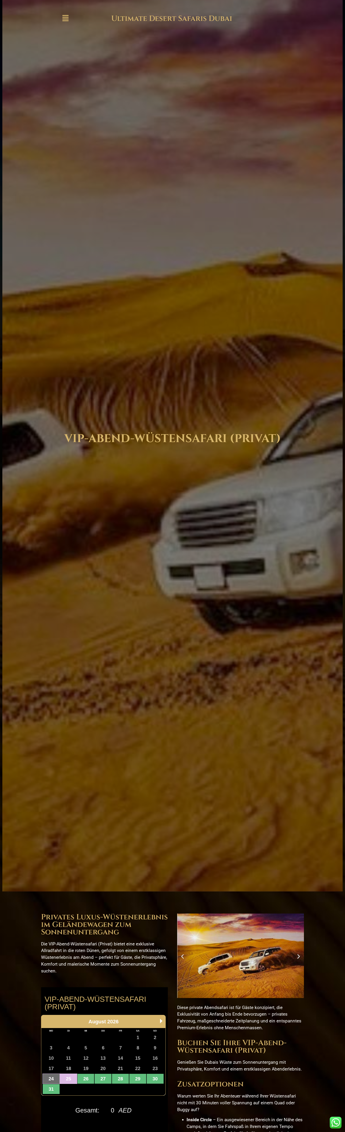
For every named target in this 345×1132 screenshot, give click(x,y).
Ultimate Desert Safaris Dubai (171, 19)
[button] (182, 957)
